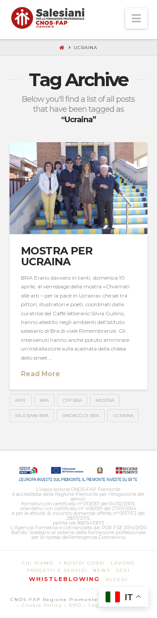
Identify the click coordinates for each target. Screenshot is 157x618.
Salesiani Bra (31, 415)
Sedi (123, 570)
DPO (75, 605)
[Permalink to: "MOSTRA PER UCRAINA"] (79, 188)
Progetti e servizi (57, 570)
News (101, 570)
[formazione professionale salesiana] (48, 18)
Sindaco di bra (80, 415)
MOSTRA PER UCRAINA (56, 256)
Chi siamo (38, 563)
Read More (40, 374)
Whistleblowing (64, 578)
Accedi (117, 579)
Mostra (105, 400)
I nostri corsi (82, 563)
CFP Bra (72, 400)
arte (20, 400)
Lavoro (123, 563)
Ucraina (123, 415)
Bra (44, 400)
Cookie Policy (42, 605)
